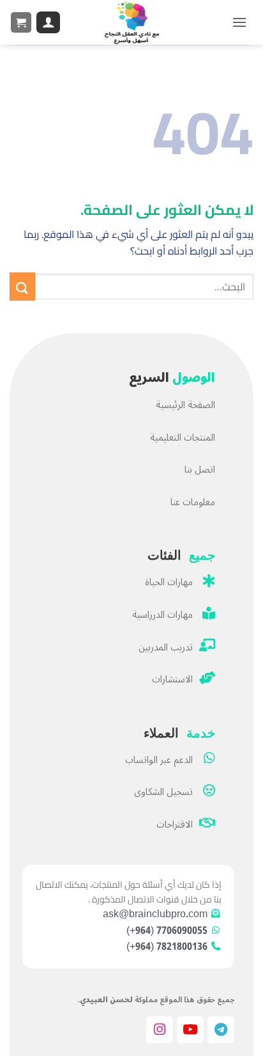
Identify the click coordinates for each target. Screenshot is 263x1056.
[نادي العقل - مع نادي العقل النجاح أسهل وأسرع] (131, 22)
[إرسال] (22, 286)
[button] (239, 22)
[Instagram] (159, 1029)
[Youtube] (190, 1029)
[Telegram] (220, 1029)
